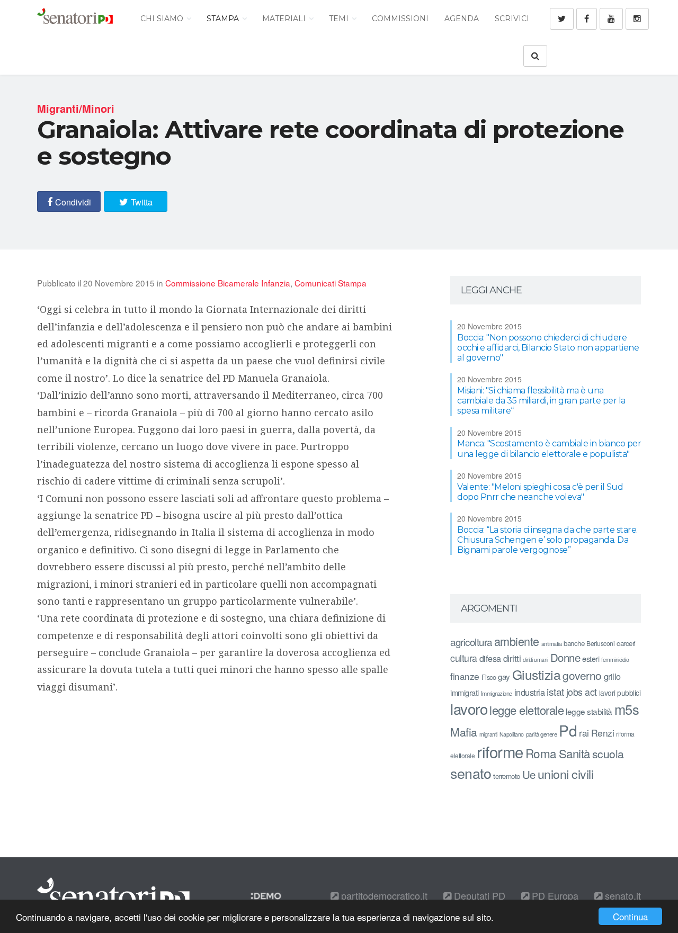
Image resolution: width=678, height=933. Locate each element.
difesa (490, 658)
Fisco (488, 677)
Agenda (461, 18)
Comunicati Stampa (331, 283)
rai (584, 732)
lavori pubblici (620, 692)
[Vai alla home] (75, 18)
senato (470, 772)
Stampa (224, 18)
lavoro (468, 708)
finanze (464, 676)
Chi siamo (162, 18)
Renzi (602, 732)
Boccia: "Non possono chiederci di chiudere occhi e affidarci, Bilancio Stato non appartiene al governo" (548, 348)
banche (574, 643)
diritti (512, 658)
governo (582, 675)
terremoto (506, 776)
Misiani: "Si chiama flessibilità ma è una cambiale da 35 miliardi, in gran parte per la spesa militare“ (541, 400)
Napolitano (511, 734)
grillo (612, 676)
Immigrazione (496, 693)
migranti (488, 734)
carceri (626, 643)
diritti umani (535, 659)
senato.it (621, 895)
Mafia (463, 732)
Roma (541, 752)
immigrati (464, 692)
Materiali (285, 18)
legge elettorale (526, 710)
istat (555, 691)
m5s (626, 709)
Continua (630, 916)
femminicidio (615, 659)
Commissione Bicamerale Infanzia (227, 283)
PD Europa (553, 895)
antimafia (551, 643)
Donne (565, 657)
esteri (590, 658)
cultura (463, 658)
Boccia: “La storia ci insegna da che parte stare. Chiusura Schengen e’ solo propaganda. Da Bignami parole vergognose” (547, 540)
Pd (568, 730)
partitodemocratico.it (382, 895)
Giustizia (536, 674)
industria (529, 692)
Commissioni (400, 18)
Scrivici (512, 18)
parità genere (541, 734)
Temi (340, 18)
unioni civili (566, 774)
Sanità (574, 753)
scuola (608, 753)
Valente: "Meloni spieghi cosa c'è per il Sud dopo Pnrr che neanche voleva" (540, 492)
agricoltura (471, 641)
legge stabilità (589, 711)
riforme (500, 751)
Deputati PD (478, 895)
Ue (529, 774)
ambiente (516, 641)
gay (504, 676)
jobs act (581, 691)
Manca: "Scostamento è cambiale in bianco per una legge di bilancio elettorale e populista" (549, 448)
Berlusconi (600, 643)
